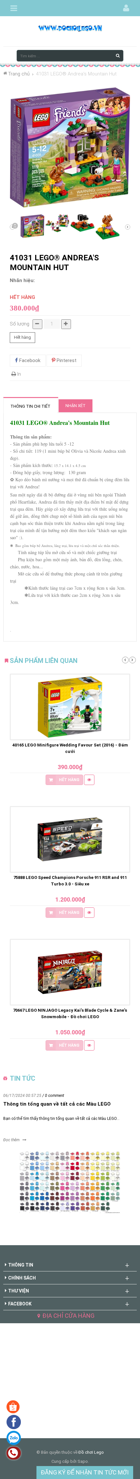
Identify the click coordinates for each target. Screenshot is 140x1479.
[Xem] (89, 780)
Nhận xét (75, 405)
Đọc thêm (11, 1140)
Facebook (29, 360)
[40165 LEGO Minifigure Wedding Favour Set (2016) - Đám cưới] (70, 707)
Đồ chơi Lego (91, 1452)
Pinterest (66, 360)
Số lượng (19, 324)
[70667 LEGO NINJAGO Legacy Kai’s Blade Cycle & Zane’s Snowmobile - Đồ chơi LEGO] (70, 972)
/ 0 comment (53, 1095)
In (18, 374)
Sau (15, 227)
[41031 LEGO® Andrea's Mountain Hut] (32, 226)
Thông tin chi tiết (30, 406)
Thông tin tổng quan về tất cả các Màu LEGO (57, 1104)
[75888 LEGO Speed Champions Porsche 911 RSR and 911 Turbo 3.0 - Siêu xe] (70, 839)
